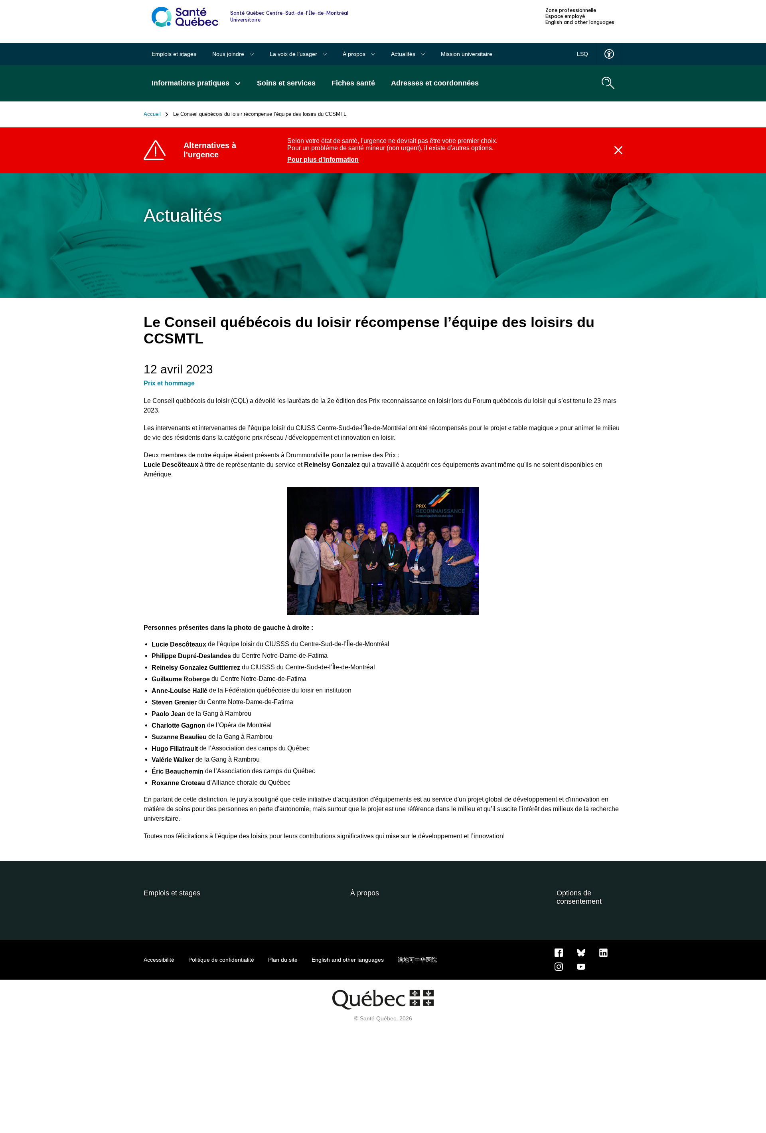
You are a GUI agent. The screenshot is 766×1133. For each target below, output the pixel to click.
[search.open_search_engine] (608, 83)
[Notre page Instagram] (559, 966)
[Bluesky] (581, 952)
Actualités (404, 54)
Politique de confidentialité (221, 959)
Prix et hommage (169, 383)
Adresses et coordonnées (435, 83)
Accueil (152, 114)
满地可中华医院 (417, 959)
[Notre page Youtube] (581, 966)
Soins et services (286, 83)
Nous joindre (229, 54)
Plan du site (283, 959)
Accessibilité (159, 959)
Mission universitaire (466, 54)
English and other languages (579, 22)
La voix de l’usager (294, 54)
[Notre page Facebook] (559, 952)
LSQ (582, 54)
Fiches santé (353, 83)
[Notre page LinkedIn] (603, 952)
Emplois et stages (174, 54)
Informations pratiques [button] (191, 83)
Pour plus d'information (323, 159)
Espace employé (565, 16)
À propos (355, 54)
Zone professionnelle (570, 10)
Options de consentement (579, 897)
